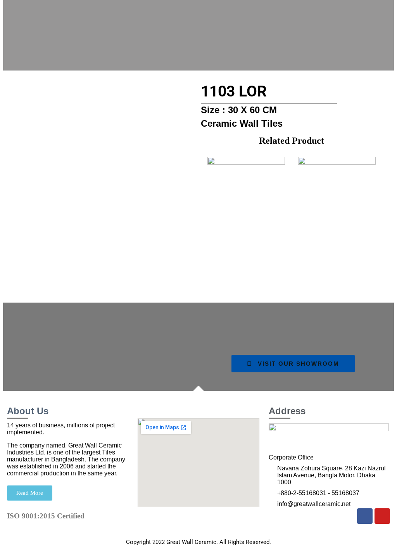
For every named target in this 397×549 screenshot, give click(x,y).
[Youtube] (382, 516)
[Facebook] (365, 516)
